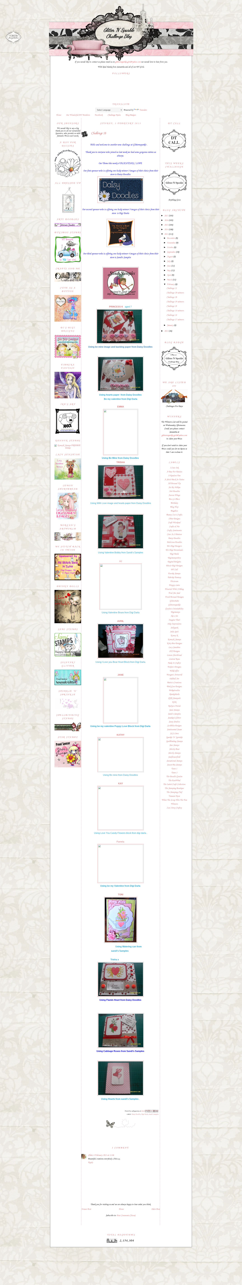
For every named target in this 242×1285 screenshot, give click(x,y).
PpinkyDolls (174, 694)
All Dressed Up (174, 483)
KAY (120, 783)
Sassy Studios (174, 722)
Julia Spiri (174, 631)
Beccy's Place (174, 499)
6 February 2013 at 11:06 (103, 1155)
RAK (174, 702)
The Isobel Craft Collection (174, 784)
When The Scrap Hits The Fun (174, 800)
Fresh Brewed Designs (174, 597)
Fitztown (174, 581)
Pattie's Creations (174, 682)
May (169, 270)
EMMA (121, 406)
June (169, 266)
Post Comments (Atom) (126, 1215)
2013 (166, 234)
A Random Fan (174, 475)
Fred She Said (174, 593)
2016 (166, 220)
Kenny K (174, 635)
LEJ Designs (174, 651)
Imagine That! (174, 620)
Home (58, 115)
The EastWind (174, 780)
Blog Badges (130, 115)
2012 (166, 331)
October (170, 247)
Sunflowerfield (174, 757)
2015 (166, 225)
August (170, 256)
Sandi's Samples (153, 1114)
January (170, 325)
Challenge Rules (114, 115)
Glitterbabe (174, 601)
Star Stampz (174, 745)
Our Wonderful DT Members (78, 115)
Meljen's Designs (174, 667)
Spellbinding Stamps (174, 741)
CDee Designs (174, 518)
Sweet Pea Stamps (174, 765)
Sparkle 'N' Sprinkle (174, 737)
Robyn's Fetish (174, 706)
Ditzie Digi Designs (174, 565)
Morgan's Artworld (174, 675)
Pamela (120, 841)
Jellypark (174, 628)
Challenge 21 (172, 288)
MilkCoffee (174, 671)
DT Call (174, 569)
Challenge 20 (172, 297)
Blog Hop (174, 507)
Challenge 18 (172, 315)
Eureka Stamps (174, 573)
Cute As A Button (174, 534)
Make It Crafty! (174, 663)
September (171, 252)
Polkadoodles (174, 690)
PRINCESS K (116, 307)
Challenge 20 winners (175, 293)
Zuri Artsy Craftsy (174, 808)
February (171, 284)
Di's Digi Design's (174, 546)
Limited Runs (174, 659)
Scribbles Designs (174, 725)
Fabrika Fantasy (174, 577)
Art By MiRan (174, 487)
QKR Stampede (174, 698)
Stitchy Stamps (174, 753)
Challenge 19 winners (175, 301)
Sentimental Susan (174, 729)
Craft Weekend (174, 522)
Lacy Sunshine (174, 647)
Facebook (99, 115)
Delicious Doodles (174, 542)
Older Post (155, 1209)
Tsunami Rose (174, 796)
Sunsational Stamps (174, 761)
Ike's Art (174, 616)
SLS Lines (174, 733)
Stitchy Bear (174, 749)
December (171, 238)
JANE (120, 675)
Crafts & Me (174, 526)
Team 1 (174, 769)
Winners (174, 804)
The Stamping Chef (174, 792)
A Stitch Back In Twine (174, 479)
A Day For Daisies (174, 472)
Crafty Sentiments (174, 530)
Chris (90, 1155)
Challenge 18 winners (175, 310)
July (169, 261)
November (171, 243)
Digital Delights (174, 562)
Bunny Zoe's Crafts (174, 515)
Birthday (174, 503)
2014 (166, 229)
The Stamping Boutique (174, 788)
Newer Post (86, 1209)
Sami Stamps (174, 710)
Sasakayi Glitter (174, 718)
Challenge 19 (172, 306)
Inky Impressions (174, 624)
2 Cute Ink (174, 468)
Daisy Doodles (136, 1114)
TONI (120, 894)
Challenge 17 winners (175, 319)
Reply (90, 1162)
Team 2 (174, 772)
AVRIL (120, 621)
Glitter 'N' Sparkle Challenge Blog (118, 33)
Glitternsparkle (174, 605)
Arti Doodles (174, 491)
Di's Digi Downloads (174, 550)
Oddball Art (174, 678)
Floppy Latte (174, 585)
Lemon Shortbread (174, 655)
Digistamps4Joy (174, 558)
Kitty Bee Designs (174, 643)
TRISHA (120, 462)
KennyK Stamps (174, 639)
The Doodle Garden (174, 776)
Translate (143, 110)
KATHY (121, 735)
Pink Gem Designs (174, 686)
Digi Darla (144, 1114)
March (170, 280)
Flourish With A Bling (174, 589)
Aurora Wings (174, 495)
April (169, 275)
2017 (166, 215)
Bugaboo (174, 511)
